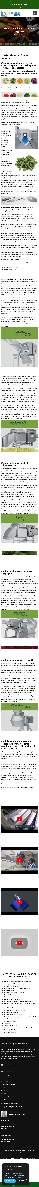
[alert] (15, 1174)
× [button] (27, 1165)
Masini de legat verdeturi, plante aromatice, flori (19, 1001)
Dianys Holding (15, 1158)
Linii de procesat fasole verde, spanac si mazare (19, 984)
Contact (5, 1087)
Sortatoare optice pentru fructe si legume (17, 988)
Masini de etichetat (10, 1021)
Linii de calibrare (9, 990)
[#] (20, 7)
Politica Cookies (7, 1100)
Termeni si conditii (8, 1097)
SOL (4, 1091)
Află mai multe (17, 1177)
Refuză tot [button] (22, 1181)
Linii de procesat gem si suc (12, 1012)
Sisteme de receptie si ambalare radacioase (17, 981)
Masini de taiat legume (11, 986)
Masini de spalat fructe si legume (14, 992)
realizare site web (24, 1158)
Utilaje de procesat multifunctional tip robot (18, 1028)
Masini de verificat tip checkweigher (15, 1008)
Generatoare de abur (10, 1025)
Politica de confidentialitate (11, 1103)
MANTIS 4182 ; (8, 267)
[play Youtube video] (19, 819)
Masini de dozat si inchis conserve (14, 1010)
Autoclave (7, 1023)
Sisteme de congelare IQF (12, 997)
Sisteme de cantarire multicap (13, 999)
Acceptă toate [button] (9, 1181)
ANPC (4, 1094)
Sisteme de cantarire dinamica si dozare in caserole (20, 1003)
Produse (5, 1081)
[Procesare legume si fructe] (11, 13)
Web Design (6, 1158)
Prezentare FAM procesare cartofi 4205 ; (16, 265)
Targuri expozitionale (9, 1084)
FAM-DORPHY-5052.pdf (10, 269)
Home (9, 35)
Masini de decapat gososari (12, 995)
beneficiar (4, 254)
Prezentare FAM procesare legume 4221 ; (16, 263)
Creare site (33, 1158)
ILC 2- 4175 (16, 267)
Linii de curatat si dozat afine (13, 1006)
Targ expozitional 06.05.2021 (16, 1114)
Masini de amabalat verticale (13, 1014)
